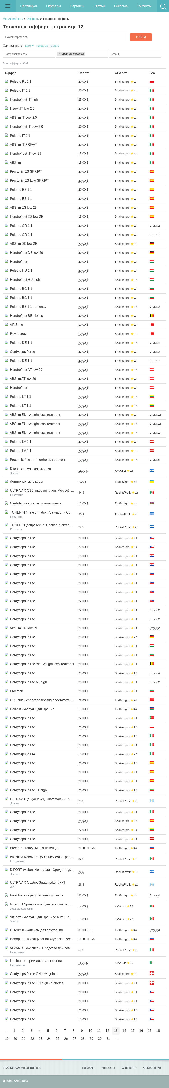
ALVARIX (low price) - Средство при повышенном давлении (54, 948)
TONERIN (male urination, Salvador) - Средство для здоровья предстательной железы (74, 512)
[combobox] (29, 54)
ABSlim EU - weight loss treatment (34, 414)
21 (24, 1038)
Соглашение (152, 1067)
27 (74, 1038)
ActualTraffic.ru (13, 18)
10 (90, 1030)
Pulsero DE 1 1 (20, 342)
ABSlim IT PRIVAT (22, 144)
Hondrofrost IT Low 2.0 (25, 126)
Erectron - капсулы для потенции (33, 848)
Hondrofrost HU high (24, 279)
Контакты (144, 6)
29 (91, 1038)
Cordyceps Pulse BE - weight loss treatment (41, 664)
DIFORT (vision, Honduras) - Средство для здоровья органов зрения (61, 870)
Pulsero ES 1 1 (20, 189)
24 (49, 1038)
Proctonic (16, 691)
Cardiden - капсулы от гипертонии (34, 503)
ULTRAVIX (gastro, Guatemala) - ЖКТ (36, 882)
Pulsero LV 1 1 (19, 441)
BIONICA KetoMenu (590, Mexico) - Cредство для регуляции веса (58, 857)
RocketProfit (123, 492)
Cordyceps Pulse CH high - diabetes (35, 983)
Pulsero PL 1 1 (19, 81)
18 (158, 1030)
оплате (54, 45)
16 (141, 1030)
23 (40, 1038)
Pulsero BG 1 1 (20, 288)
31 (108, 1038)
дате (28, 45)
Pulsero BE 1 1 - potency (27, 306)
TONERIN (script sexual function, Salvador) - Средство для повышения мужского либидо (75, 525)
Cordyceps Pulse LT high (27, 790)
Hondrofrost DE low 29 (25, 252)
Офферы (53, 6)
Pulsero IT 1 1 (19, 90)
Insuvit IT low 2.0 (21, 108)
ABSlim (14, 162)
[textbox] (30, 54)
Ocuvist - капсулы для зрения (31, 709)
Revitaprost (17, 333)
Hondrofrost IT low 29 (24, 153)
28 (83, 1038)
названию (42, 45)
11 (99, 1030)
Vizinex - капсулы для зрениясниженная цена (43, 917)
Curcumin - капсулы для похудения (35, 930)
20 (15, 1038)
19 (7, 1038)
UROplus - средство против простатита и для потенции (51, 700)
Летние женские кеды (25, 481)
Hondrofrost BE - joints (25, 315)
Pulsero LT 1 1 (19, 396)
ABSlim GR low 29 (22, 628)
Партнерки (28, 6)
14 (124, 1030)
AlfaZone (15, 324)
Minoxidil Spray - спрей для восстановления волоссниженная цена (60, 904)
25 (57, 1038)
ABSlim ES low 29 (22, 207)
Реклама (121, 6)
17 (149, 1030)
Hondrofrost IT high (23, 99)
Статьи (99, 6)
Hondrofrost (17, 261)
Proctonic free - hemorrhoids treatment (37, 459)
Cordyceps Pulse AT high (27, 682)
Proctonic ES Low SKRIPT (28, 180)
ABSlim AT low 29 (22, 378)
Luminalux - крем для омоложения (35, 961)
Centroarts (21, 1080)
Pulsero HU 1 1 (20, 270)
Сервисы (77, 6)
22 (32, 1038)
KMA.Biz (120, 470)
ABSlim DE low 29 (22, 243)
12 (107, 1030)
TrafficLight (122, 481)
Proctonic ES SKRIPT (25, 171)
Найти (141, 37)
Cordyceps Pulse (21, 351)
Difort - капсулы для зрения (29, 468)
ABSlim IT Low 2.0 (22, 117)
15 (133, 1030)
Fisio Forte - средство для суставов (35, 895)
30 (100, 1038)
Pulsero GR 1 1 (20, 225)
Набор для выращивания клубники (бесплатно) (45, 939)
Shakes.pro (122, 81)
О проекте (129, 1067)
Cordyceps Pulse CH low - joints (32, 974)
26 (66, 1038)
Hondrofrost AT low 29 (25, 369)
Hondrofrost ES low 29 (25, 216)
